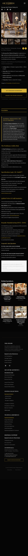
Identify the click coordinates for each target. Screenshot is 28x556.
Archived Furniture (16, 83)
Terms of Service (18, 469)
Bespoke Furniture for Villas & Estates (12, 437)
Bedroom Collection (9, 407)
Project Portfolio (8, 362)
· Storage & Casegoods (9, 400)
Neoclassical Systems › (9, 394)
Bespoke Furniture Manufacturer (11, 353)
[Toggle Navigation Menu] (24, 3)
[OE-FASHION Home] (8, 3)
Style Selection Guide (9, 372)
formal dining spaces (14, 215)
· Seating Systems (8, 396)
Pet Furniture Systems (9, 384)
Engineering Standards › (9, 417)
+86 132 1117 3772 (9, 453)
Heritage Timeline (8, 358)
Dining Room (7, 48)
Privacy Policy (9, 469)
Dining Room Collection (9, 405)
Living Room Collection (9, 403)
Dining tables (14, 48)
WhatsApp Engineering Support (11, 454)
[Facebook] (2, 9)
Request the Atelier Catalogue (14, 95)
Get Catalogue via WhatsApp (14, 90)
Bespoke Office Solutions (10, 386)
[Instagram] (6, 366)
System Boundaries (8, 428)
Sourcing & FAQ (8, 442)
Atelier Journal (7, 410)
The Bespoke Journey (9, 440)
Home (2, 48)
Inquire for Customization (10, 444)
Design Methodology (9, 419)
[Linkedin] (10, 9)
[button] (24, 14)
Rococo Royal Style (8, 377)
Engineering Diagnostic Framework (12, 430)
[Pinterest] (7, 9)
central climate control (6, 193)
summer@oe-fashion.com (11, 456)
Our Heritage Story (8, 356)
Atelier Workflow (8, 360)
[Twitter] (4, 9)
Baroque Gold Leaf (8, 379)
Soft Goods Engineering (9, 426)
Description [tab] (4, 110)
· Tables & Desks (8, 398)
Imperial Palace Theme (9, 382)
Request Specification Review (14, 459)
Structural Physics (8, 424)
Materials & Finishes (9, 421)
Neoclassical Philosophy (9, 375)
